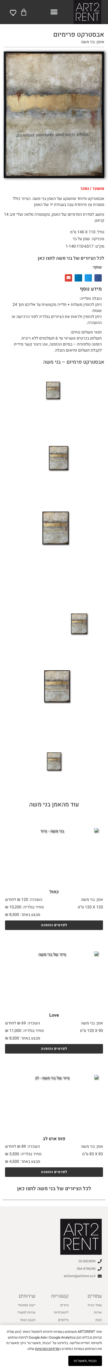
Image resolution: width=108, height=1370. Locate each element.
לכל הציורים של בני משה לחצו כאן (71, 258)
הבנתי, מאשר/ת (85, 1360)
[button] (54, 12)
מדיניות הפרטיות (47, 1348)
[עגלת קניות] (23, 12)
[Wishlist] (13, 12)
